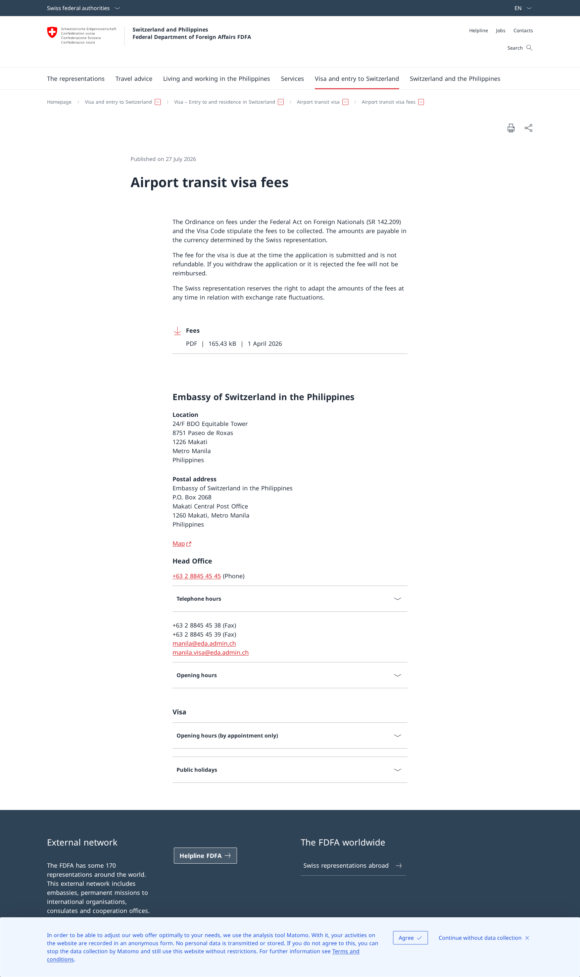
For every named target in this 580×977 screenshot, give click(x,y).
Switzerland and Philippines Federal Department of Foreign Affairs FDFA (192, 33)
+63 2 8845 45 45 (197, 576)
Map (179, 543)
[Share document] (528, 128)
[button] (76, 78)
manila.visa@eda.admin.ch (211, 652)
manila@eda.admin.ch (204, 643)
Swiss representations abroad (346, 865)
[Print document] (511, 128)
